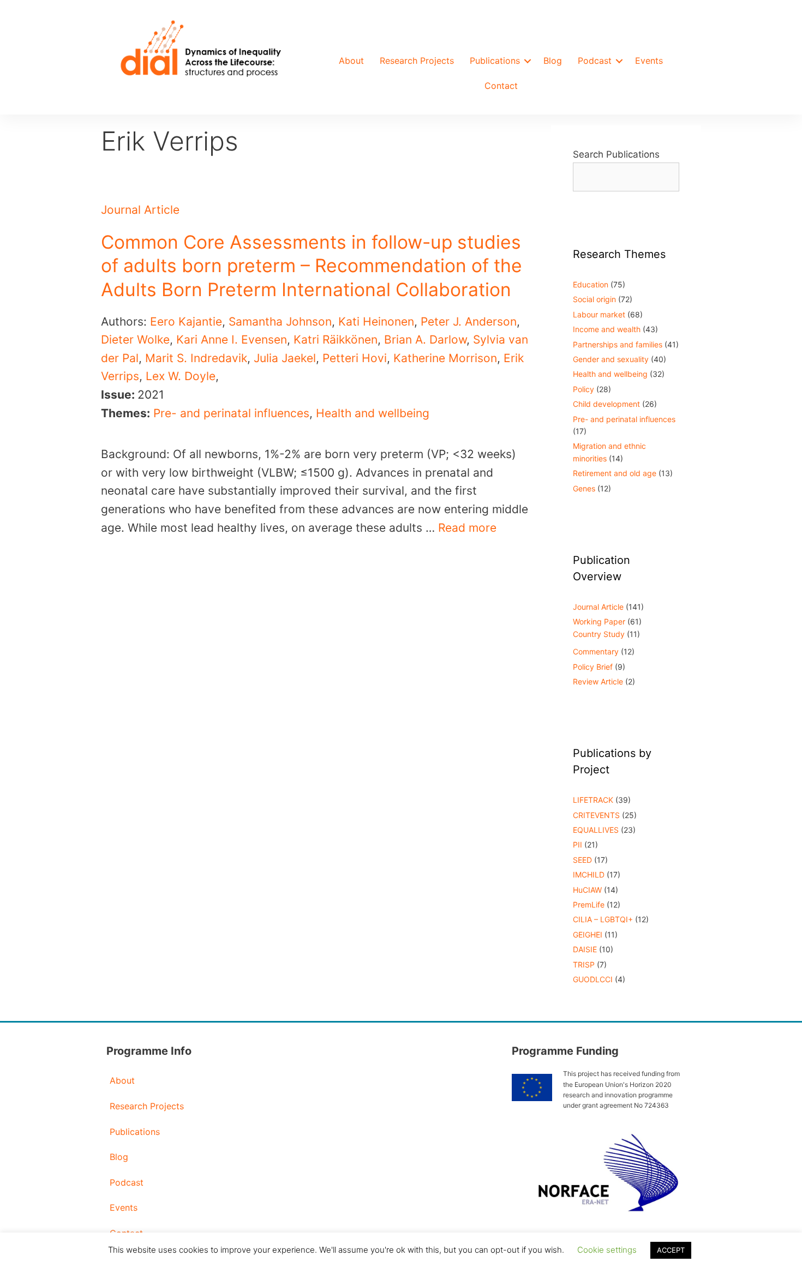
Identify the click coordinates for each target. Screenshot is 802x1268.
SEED (582, 859)
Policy (583, 389)
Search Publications (616, 154)
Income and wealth (607, 329)
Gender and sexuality (611, 359)
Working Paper (599, 621)
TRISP (584, 964)
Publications (495, 60)
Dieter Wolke (135, 339)
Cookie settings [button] (607, 1250)
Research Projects (417, 60)
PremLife (589, 904)
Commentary (596, 651)
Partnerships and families (617, 344)
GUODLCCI (593, 979)
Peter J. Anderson (469, 321)
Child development (606, 403)
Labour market (599, 314)
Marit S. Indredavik (196, 358)
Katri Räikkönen (336, 339)
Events (649, 60)
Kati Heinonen (376, 321)
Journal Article (140, 210)
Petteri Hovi (354, 358)
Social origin (594, 299)
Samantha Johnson (280, 321)
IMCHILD (589, 874)
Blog (552, 60)
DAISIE (585, 949)
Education (590, 284)
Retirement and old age (614, 473)
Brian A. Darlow (425, 339)
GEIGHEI (587, 934)
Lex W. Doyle (181, 376)
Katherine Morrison (445, 358)
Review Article (598, 681)
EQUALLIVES (596, 829)
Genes (584, 488)
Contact (501, 85)
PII (577, 844)
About (351, 60)
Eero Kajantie (186, 321)
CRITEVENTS (596, 815)
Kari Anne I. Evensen (231, 339)
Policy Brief (593, 666)
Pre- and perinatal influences (231, 413)
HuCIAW (587, 889)
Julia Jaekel (285, 358)
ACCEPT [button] (671, 1250)
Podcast (595, 60)
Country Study (599, 634)
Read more (467, 527)
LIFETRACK (593, 799)
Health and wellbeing (372, 413)
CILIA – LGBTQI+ (603, 919)
